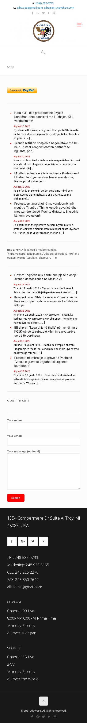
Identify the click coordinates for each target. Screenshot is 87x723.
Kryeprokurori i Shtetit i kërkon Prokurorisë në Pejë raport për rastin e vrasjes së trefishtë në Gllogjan (46, 301)
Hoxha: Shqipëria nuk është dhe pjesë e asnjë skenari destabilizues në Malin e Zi (45, 277)
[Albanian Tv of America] (43, 30)
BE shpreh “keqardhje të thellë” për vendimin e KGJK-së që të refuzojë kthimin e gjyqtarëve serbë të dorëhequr (45, 331)
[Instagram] (54, 13)
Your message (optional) (23, 451)
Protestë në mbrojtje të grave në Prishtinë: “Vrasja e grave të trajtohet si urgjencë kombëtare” (43, 362)
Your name (14, 420)
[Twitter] (43, 13)
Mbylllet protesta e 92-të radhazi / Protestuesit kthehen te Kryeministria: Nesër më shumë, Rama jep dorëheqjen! (46, 177)
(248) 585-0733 (44, 3)
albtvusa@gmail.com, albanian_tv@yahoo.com (45, 7)
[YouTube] (49, 13)
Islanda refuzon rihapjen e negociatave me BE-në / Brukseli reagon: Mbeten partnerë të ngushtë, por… (46, 147)
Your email (14, 435)
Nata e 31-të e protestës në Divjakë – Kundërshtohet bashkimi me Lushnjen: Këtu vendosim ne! (44, 117)
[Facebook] (32, 13)
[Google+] (38, 13)
